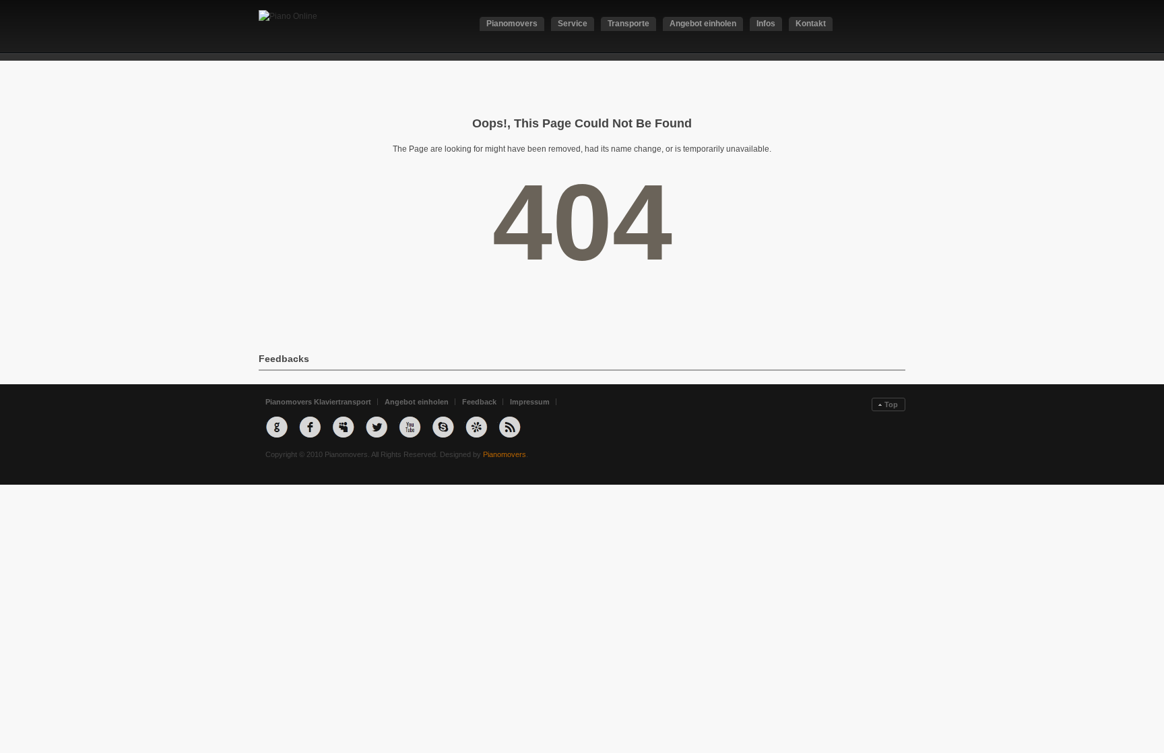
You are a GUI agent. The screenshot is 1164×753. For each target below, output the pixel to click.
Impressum (530, 402)
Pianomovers (504, 454)
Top (891, 404)
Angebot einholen (417, 402)
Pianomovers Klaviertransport (318, 402)
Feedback (479, 402)
